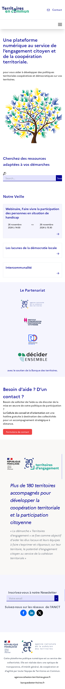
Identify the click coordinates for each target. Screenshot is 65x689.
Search (59, 178)
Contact (57, 9)
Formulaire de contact (17, 431)
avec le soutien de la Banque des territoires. (32, 370)
